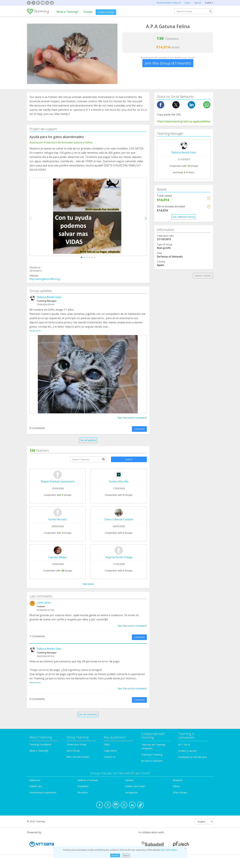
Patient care (35, 786)
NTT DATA (184, 744)
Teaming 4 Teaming (151, 754)
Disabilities (82, 786)
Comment (139, 428)
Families (129, 780)
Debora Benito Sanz (49, 297)
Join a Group (73, 750)
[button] (81, 257)
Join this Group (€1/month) (168, 63)
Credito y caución (187, 750)
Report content (203, 275)
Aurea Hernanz (57, 519)
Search (128, 459)
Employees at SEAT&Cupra (192, 757)
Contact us (109, 756)
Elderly (176, 786)
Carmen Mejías (57, 557)
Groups (87, 12)
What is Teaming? (67, 12)
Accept (115, 855)
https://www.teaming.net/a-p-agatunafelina (183, 121)
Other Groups (180, 792)
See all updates (88, 440)
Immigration (131, 792)
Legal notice (110, 750)
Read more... (36, 330)
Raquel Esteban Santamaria (57, 481)
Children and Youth (135, 786)
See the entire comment (132, 418)
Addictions (34, 780)
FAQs (107, 744)
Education (82, 792)
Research (178, 780)
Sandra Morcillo (118, 481)
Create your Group (76, 744)
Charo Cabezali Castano (118, 519)
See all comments (88, 714)
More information (169, 850)
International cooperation (42, 792)
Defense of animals (87, 780)
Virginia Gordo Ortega (118, 557)
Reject (126, 855)
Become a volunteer (152, 760)
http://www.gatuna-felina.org (45, 278)
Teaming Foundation (40, 744)
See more (88, 584)
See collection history (183, 216)
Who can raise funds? (78, 756)
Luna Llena (43, 602)
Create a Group (106, 12)
